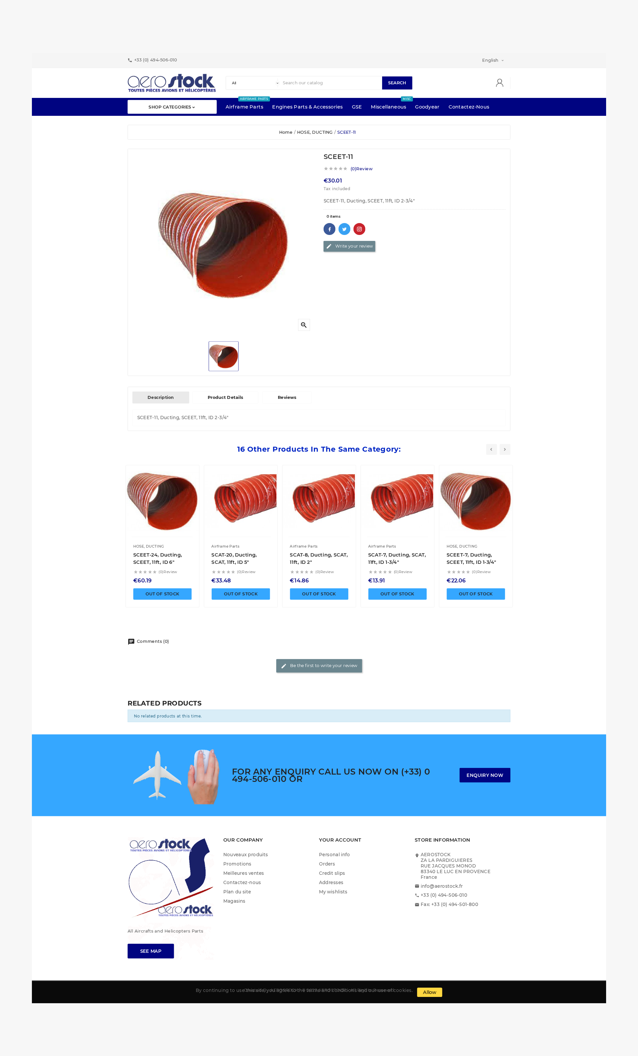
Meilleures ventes (243, 873)
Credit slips (332, 873)
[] (502, 83)
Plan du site (237, 891)
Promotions (237, 864)
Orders (327, 864)
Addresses (331, 882)
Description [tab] (161, 397)
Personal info (334, 854)
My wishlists (333, 891)
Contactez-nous (242, 882)
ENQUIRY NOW (485, 775)
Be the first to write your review (319, 666)
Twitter (345, 229)
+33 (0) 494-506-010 (444, 895)
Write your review (349, 246)
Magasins (234, 901)
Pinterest (360, 229)
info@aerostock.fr (442, 886)
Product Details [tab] (225, 397)
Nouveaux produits (245, 854)
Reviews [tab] (287, 397)
